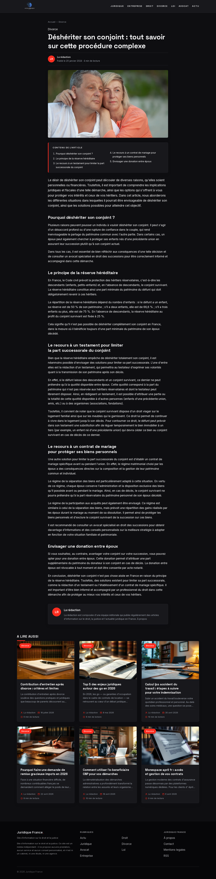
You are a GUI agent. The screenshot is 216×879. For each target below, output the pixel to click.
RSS (166, 855)
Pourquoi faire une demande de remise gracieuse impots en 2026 (44, 772)
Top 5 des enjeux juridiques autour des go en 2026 (102, 686)
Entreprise (134, 6)
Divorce (162, 6)
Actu (195, 6)
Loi (173, 6)
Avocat (184, 6)
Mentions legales (174, 849)
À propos (142, 619)
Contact (169, 843)
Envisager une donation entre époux (132, 161)
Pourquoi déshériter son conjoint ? (74, 153)
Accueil (51, 22)
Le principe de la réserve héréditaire (75, 158)
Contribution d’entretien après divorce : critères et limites (42, 686)
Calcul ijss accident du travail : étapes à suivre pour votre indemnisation (163, 688)
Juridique (117, 6)
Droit (150, 6)
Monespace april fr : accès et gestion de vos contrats (164, 772)
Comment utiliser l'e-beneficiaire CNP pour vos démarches (106, 772)
